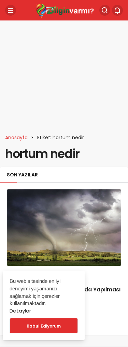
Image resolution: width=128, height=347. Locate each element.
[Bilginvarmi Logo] (64, 9)
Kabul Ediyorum (44, 326)
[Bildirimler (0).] (117, 10)
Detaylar (20, 310)
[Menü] (10, 10)
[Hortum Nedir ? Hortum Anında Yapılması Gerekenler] (64, 227)
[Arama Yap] (104, 10)
